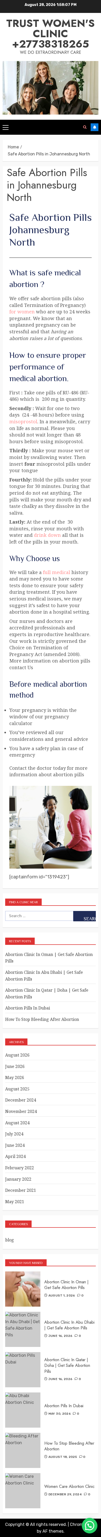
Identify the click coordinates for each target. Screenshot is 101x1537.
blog (9, 1240)
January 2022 (18, 1179)
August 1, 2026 (61, 1295)
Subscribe (94, 127)
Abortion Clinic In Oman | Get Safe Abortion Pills (66, 1285)
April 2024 (15, 1156)
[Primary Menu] (6, 127)
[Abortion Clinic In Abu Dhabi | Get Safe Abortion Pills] (22, 1329)
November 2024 (21, 1111)
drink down (47, 535)
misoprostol (23, 421)
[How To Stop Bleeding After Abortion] (22, 1450)
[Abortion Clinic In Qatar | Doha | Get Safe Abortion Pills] (22, 1369)
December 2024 (20, 1100)
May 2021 (14, 1201)
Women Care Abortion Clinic (69, 1486)
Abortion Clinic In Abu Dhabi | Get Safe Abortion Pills (69, 1325)
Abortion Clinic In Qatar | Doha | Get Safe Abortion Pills (67, 1365)
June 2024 (15, 1145)
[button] (89, 1525)
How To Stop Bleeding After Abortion (42, 1019)
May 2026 (14, 1077)
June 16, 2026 (60, 1336)
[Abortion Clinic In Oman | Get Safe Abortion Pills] (22, 1289)
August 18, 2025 (62, 1457)
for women (22, 311)
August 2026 (17, 1055)
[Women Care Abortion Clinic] (22, 1490)
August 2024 (17, 1123)
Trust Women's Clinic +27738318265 (50, 33)
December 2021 (20, 1190)
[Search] (85, 127)
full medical (56, 572)
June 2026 (15, 1066)
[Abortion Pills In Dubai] (22, 1410)
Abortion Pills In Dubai (27, 1008)
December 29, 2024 (65, 1494)
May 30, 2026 (59, 1413)
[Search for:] (39, 916)
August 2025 (17, 1089)
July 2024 (14, 1134)
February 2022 (19, 1168)
